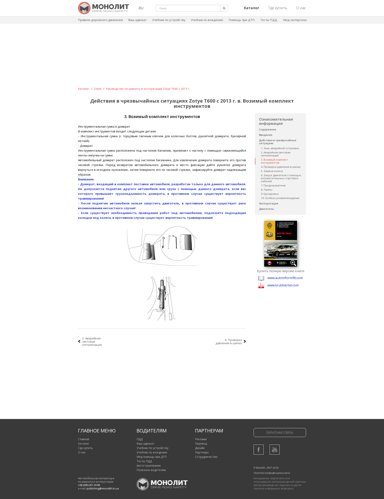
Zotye (97, 89)
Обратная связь (279, 432)
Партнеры (202, 452)
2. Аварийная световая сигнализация (275, 154)
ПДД (140, 439)
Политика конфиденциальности (272, 473)
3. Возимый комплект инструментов (274, 161)
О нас (301, 7)
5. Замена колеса (272, 171)
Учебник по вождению (207, 20)
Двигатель (266, 209)
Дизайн (200, 448)
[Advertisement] (192, 57)
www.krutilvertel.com (283, 285)
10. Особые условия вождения (280, 198)
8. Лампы (266, 189)
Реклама (201, 439)
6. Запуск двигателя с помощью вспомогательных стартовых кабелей (281, 178)
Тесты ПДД (268, 20)
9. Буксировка (270, 194)
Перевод (201, 443)
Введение (265, 135)
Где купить (277, 7)
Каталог (83, 89)
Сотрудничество (206, 457)
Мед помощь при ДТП (152, 457)
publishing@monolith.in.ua (103, 488)
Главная (83, 439)
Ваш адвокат (137, 20)
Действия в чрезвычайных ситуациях (277, 141)
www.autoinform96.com (285, 278)
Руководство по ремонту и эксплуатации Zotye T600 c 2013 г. (148, 89)
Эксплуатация (268, 203)
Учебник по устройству (168, 20)
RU (141, 8)
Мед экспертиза (295, 20)
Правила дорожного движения (100, 20)
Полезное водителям (151, 470)
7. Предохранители (273, 185)
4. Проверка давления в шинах (281, 167)
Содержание (267, 129)
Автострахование (149, 465)
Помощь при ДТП (242, 20)
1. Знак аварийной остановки (280, 148)
